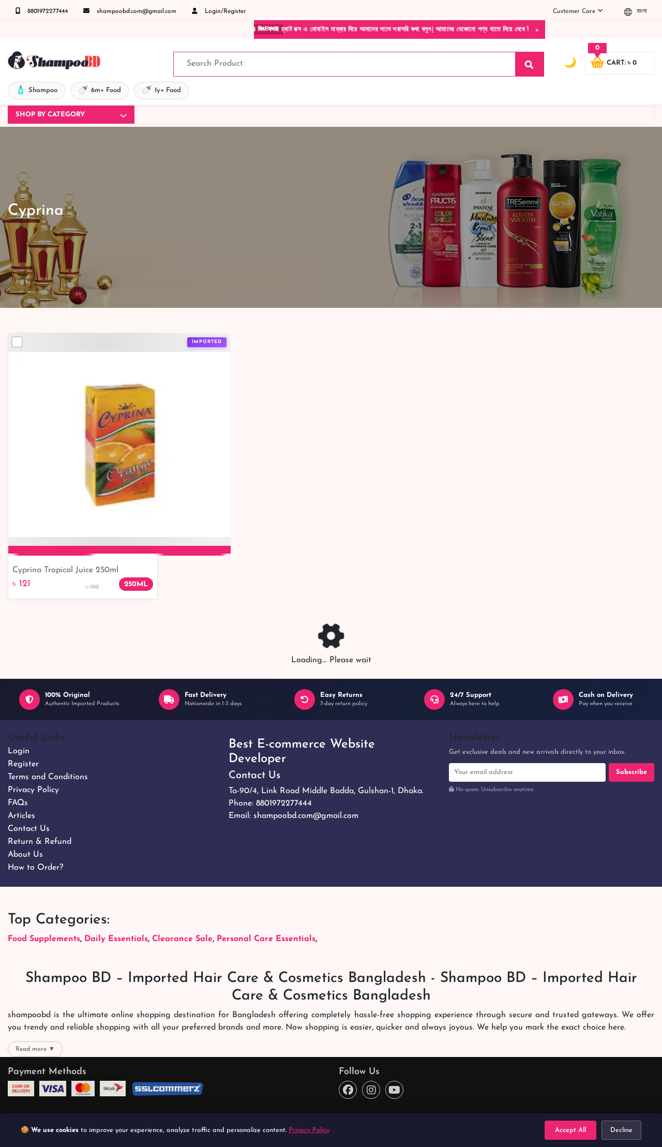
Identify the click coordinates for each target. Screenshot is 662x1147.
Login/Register (224, 11)
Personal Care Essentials (266, 939)
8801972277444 (46, 11)
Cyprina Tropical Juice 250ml (65, 570)
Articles (21, 816)
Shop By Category (50, 114)
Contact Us (29, 829)
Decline (621, 1130)
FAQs (18, 803)
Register (23, 764)
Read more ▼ (35, 1049)
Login (18, 751)
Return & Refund (39, 842)
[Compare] (17, 342)
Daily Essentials (116, 939)
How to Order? (35, 867)
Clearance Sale (182, 939)
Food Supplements (44, 939)
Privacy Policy (33, 790)
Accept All (570, 1130)
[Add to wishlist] (218, 359)
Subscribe (631, 772)
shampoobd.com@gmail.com (135, 11)
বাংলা (640, 11)
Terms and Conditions (48, 777)
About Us (25, 855)
